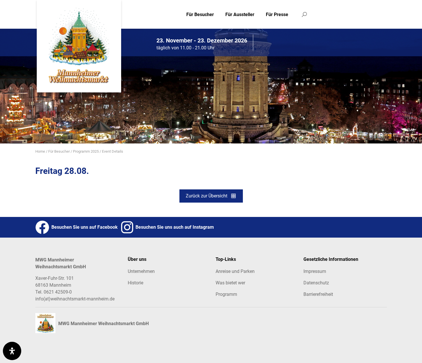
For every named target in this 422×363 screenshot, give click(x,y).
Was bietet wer (230, 283)
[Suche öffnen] (304, 14)
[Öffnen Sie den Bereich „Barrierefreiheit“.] (12, 351)
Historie (135, 283)
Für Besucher (200, 14)
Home (40, 151)
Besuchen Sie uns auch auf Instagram (173, 227)
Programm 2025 (86, 151)
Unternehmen (141, 271)
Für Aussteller (239, 14)
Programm (226, 294)
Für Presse (277, 14)
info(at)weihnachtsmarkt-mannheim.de (75, 299)
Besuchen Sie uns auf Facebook (83, 227)
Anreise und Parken (235, 271)
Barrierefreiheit (318, 294)
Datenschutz (316, 283)
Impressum (314, 271)
